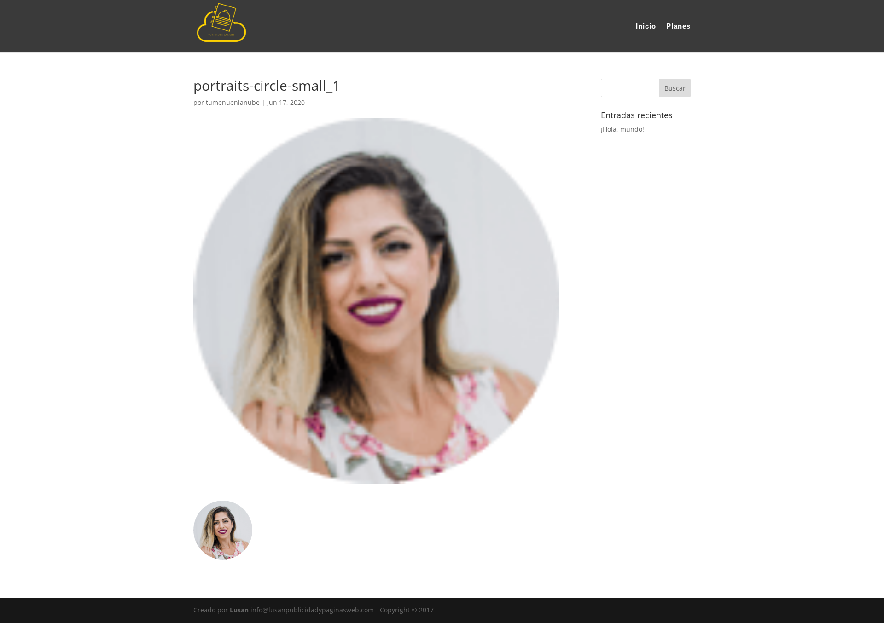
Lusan (239, 610)
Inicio (646, 26)
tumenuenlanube (233, 102)
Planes (678, 26)
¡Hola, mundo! (622, 129)
